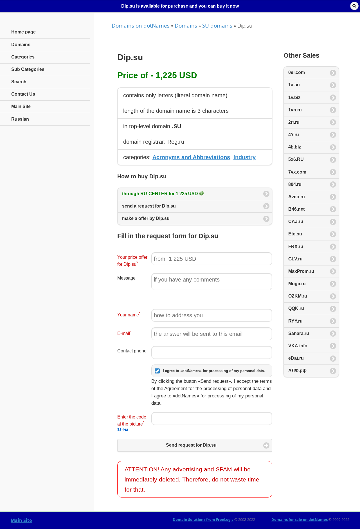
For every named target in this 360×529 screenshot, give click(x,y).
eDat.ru (296, 358)
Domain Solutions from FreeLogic (203, 519)
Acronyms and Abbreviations (191, 157)
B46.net (296, 209)
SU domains (217, 25)
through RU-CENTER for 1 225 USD (160, 193)
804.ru (295, 184)
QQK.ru (296, 308)
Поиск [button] (354, 6)
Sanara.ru (298, 333)
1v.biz (294, 97)
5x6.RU (296, 159)
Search (18, 81)
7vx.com (297, 172)
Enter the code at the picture (131, 420)
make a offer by (146, 218)
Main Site (21, 520)
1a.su (294, 84)
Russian (20, 119)
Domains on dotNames (141, 25)
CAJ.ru (295, 221)
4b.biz (294, 147)
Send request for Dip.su (191, 445)
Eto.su (295, 233)
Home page (23, 32)
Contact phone (132, 350)
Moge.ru (297, 283)
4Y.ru (293, 134)
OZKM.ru (297, 296)
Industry (244, 157)
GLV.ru (295, 258)
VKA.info (297, 345)
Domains (186, 25)
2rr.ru (294, 122)
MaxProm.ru (301, 271)
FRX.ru (295, 246)
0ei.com (296, 72)
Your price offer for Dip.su (132, 261)
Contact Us (23, 94)
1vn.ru (295, 109)
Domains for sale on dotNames (299, 519)
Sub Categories (27, 69)
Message (126, 278)
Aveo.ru (296, 196)
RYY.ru (295, 321)
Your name (128, 314)
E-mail (124, 333)
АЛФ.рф (297, 370)
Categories (23, 57)
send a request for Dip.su (149, 206)
